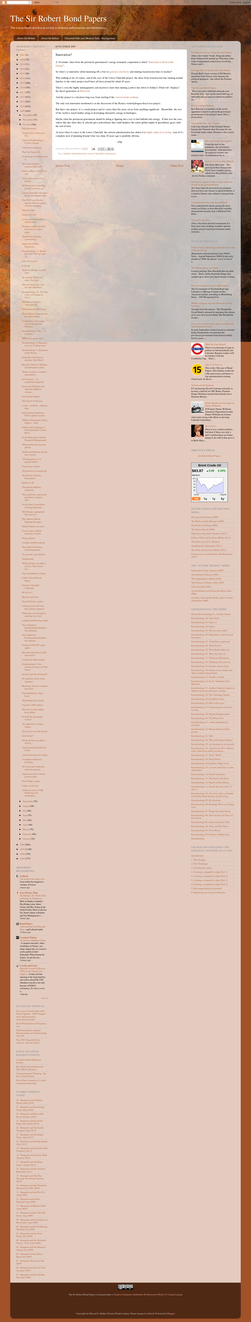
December (28, 115)
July (25, 810)
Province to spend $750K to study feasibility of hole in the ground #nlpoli (212, 183)
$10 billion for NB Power (34, 309)
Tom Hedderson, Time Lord (32, 694)
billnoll (150, 1313)
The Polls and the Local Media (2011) (209, 549)
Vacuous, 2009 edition (32, 704)
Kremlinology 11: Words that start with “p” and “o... (34, 253)
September (28, 801)
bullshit (67, 153)
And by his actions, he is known (33, 180)
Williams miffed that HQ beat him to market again (33, 229)
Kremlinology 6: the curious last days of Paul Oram (34, 666)
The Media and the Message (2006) (207, 521)
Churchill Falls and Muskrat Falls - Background (90, 38)
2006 (22, 853)
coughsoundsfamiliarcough (35, 620)
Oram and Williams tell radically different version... (33, 389)
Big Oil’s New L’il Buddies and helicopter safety (34, 366)
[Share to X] (106, 149)
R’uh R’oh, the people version (32, 718)
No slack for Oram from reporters (33, 680)
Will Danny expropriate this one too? (33, 513)
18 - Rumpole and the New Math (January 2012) (31, 1156)
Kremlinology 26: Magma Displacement (210, 713)
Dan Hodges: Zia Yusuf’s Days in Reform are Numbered (33, 897)
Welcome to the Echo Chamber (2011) (209, 533)
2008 (22, 844)
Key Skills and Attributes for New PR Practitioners (29, 1068)
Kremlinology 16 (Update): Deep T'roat (210, 763)
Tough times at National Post (33, 134)
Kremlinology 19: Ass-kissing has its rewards (212, 744)
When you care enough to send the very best (34, 614)
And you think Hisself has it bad (34, 749)
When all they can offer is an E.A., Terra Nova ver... (34, 566)
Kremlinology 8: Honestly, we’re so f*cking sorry (34, 344)
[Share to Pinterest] (112, 149)
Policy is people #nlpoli (202, 105)
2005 (22, 858)
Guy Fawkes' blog (29, 892)
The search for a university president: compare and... (34, 497)
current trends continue (126, 97)
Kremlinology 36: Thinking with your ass (210, 661)
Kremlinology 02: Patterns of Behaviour (210, 834)
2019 (22, 64)
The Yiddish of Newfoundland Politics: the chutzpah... (34, 627)
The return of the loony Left (32, 878)
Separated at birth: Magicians (30, 245)
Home (120, 165)
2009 (22, 110)
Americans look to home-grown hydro (34, 775)
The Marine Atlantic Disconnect (31, 477)
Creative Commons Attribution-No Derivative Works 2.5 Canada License (148, 1294)
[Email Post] (93, 148)
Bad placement (29, 128)
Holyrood (84, 91)
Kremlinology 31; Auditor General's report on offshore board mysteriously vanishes (213, 689)
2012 (22, 96)
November (28, 119)
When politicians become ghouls (34, 446)
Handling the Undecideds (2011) (206, 545)
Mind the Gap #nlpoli (215, 344)
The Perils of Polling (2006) (204, 525)
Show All (44, 998)
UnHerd (24, 876)
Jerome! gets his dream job (34, 674)
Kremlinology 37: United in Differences (210, 657)
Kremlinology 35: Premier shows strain (210, 666)
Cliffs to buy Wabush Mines (32, 579)
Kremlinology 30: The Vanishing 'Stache (210, 694)
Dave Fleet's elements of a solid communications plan (31, 1082)
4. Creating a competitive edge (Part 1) (209, 871)
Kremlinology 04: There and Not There (209, 826)
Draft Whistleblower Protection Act (31, 1025)
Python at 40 (28, 482)
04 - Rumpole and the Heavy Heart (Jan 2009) (29, 1255)
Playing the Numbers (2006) (204, 517)
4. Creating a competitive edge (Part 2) (209, 876)
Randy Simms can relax (33, 526)
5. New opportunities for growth (206, 888)
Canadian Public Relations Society (28, 1061)
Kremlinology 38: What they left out (208, 653)
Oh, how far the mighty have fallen (33, 711)
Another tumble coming (33, 542)
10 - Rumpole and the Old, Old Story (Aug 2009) (30, 1214)
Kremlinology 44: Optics (203, 626)
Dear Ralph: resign (31, 781)
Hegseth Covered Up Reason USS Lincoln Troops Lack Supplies (32, 971)
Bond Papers (26, 923)
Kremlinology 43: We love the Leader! (209, 630)
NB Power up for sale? (32, 338)
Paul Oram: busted (31, 466)
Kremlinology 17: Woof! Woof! (206, 755)
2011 (22, 101)
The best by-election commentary (31, 238)
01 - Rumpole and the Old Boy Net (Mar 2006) (30, 1276)
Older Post (177, 165)
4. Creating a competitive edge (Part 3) (209, 880)
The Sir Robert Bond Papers (58, 18)
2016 (22, 78)
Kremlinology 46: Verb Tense (205, 618)
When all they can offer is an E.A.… (34, 742)
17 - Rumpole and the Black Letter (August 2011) (29, 1163)
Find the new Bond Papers (203, 87)
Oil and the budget (30, 396)
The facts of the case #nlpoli (218, 141)
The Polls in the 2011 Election (205, 541)
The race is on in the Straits (34, 731)
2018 (22, 68)
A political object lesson (33, 659)
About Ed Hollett (26, 38)
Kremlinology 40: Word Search (206, 645)
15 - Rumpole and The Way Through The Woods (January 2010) (30, 1178)
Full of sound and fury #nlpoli (219, 161)
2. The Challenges (199, 863)
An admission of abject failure (33, 725)
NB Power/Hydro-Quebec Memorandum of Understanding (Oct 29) (31, 1033)
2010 (22, 106)
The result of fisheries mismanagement (32, 548)
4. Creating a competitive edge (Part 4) (209, 884)
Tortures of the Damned (202, 385)
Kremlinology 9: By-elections (32, 332)
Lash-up (26, 265)
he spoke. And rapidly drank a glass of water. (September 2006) (212, 599)
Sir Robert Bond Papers (209, 455)
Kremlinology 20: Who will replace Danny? (212, 739)
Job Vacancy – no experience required (32, 380)
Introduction (197, 855)
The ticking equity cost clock (204, 267)
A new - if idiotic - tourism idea (34, 407)
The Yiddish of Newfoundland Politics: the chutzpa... (34, 637)
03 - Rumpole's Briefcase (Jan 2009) (30, 1262)
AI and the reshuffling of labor (33, 940)
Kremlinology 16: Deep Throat (206, 759)
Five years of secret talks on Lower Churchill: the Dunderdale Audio (212, 325)
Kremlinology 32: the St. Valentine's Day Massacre (210, 682)
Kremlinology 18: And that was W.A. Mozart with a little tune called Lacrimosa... (212, 749)
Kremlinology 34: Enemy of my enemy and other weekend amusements (211, 671)
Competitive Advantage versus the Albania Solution (33, 323)
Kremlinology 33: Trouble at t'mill (207, 677)
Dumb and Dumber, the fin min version (34, 453)
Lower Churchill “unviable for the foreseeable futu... (35, 194)
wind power (110, 153)
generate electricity (119, 71)
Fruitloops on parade (32, 147)
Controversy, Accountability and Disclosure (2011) (212, 555)
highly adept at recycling (159, 132)
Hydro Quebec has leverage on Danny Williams (219, 404)
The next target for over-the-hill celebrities (33, 286)
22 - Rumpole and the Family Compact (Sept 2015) (30, 1129)
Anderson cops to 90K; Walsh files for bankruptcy (33, 793)
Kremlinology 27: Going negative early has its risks (211, 708)
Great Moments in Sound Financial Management (34, 439)
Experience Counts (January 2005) (207, 570)
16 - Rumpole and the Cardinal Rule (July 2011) (30, 1170)
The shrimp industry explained (31, 488)
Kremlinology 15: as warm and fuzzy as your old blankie (212, 769)
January (27, 838)
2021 (22, 54)
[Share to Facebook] (109, 149)
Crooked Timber (28, 937)
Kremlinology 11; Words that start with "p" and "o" (211, 788)
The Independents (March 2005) (206, 578)
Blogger (171, 1313)
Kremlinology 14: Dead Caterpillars (208, 774)
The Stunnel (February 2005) (205, 574)
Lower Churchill (95, 153)
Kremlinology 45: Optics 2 (204, 622)
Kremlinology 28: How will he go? (207, 703)
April (25, 824)
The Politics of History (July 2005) (207, 582)
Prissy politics (28, 538)
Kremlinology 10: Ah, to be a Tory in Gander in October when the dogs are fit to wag (212, 795)
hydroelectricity (79, 153)
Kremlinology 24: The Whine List (207, 718)
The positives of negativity (34, 470)
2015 (22, 82)
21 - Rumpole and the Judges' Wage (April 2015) (30, 1136)
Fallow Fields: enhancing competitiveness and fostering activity (213, 249)
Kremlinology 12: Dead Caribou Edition (210, 782)
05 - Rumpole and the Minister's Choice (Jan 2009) (31, 1248)
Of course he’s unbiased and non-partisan (33, 768)
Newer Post (62, 165)
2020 (22, 59)
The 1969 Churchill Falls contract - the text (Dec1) (28, 1041)
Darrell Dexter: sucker (32, 601)
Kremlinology (198, 838)
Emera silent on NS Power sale (34, 172)
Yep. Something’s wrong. (34, 573)
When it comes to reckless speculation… (34, 373)
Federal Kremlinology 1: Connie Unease (34, 141)
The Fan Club (28, 210)
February (27, 834)
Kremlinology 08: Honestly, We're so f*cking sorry (212, 806)
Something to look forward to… (35, 158)
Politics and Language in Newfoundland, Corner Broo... (34, 430)
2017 (22, 73)
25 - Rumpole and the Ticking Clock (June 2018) (30, 1108)
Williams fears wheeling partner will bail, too (33, 187)
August (26, 806)
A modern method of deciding (32, 761)
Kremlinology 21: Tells (202, 735)
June (25, 815)
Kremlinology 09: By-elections (206, 800)
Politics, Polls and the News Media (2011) (211, 537)
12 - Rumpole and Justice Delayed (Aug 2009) (28, 1200)
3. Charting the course (201, 867)
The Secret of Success (32, 400)
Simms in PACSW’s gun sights (33, 646)
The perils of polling (201, 220)
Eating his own (29, 214)
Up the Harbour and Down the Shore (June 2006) (211, 592)
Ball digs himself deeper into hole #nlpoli (210, 70)
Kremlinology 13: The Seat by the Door (210, 778)
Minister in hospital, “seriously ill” (31, 303)
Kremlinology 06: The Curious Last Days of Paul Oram (212, 817)
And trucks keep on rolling (34, 754)
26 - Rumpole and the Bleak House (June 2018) (29, 1101)
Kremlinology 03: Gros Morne (205, 830)
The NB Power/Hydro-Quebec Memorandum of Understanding (34, 202)
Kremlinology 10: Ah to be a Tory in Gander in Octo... (35, 294)
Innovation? (27, 735)
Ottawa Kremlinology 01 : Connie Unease (211, 614)
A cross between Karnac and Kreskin (33, 220)
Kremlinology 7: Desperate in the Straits (35, 351)
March (26, 829)
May (25, 820)
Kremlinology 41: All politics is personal (210, 641)
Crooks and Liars (28, 965)
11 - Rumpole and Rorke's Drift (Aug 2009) (31, 1207)
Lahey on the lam (30, 785)
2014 (22, 87)
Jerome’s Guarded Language (30, 586)
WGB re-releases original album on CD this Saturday (211, 304)
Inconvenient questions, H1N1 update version (33, 414)
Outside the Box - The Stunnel (205, 123)
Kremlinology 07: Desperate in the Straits (211, 811)
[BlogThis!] (102, 149)
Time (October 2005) (201, 586)
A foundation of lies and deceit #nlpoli (209, 202)
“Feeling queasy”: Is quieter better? (31, 460)
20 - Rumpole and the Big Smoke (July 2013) (32, 1143)
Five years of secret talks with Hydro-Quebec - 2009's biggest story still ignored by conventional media (31, 1015)
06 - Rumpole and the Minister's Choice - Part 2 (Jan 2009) (31, 1241)
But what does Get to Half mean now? (34, 654)
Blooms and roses (30, 596)
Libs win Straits (29, 261)
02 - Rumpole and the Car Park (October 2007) (30, 1269)
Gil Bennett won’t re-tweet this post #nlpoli (211, 52)
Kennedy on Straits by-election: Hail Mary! (33, 359)
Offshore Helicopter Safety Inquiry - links (34, 421)
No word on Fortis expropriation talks (32, 165)
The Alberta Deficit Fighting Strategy (31, 520)
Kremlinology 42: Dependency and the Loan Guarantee (212, 636)
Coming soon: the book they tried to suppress (33, 607)
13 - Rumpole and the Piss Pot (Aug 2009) (30, 1193)
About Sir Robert (50, 38)
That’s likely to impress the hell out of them (34, 315)
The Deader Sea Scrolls (33, 700)
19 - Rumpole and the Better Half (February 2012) (32, 1149)
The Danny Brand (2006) (203, 529)
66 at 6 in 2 (27, 592)
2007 (22, 849)
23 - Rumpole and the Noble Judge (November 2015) (29, 1122)
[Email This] (99, 149)
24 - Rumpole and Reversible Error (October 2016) (30, 1115)
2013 (22, 92)
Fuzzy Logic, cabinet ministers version (32, 532)
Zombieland (27, 558)
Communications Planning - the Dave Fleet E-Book (31, 1075)
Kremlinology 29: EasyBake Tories (207, 698)
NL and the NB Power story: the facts (32, 279)
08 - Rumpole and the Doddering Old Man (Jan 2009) (31, 1228)
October (27, 124)
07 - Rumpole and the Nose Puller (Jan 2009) (29, 1235)
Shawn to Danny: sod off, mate (34, 271)
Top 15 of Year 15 (213, 364)
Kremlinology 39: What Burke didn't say (210, 649)
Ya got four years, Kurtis (33, 554)
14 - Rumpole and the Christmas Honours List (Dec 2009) (31, 1187)
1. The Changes (198, 859)
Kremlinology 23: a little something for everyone (209, 723)
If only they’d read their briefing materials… (33, 506)
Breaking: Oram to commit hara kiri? (35, 687)
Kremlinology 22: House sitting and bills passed (210, 730)
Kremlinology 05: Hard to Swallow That (210, 822)
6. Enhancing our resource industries (208, 892)
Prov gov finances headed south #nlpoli (209, 285)
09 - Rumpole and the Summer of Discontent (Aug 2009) (32, 1221)
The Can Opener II (31, 151)
